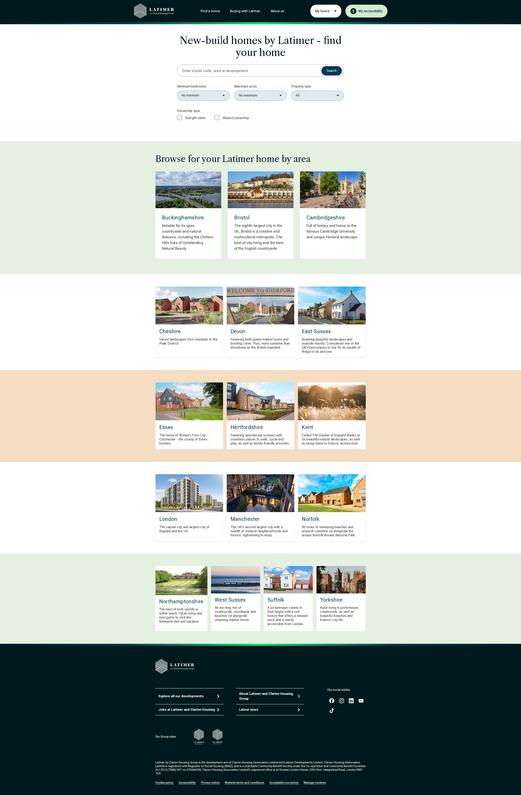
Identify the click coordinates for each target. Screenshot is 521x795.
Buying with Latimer (245, 11)
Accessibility (187, 782)
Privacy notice (210, 782)
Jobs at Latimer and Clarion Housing (187, 710)
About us (277, 11)
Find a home (210, 11)
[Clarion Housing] (199, 736)
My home (322, 11)
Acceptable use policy (284, 782)
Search (332, 71)
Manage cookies (315, 782)
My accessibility (370, 11)
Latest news (248, 710)
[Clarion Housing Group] (217, 736)
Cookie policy (164, 782)
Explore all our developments (181, 696)
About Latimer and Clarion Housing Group (266, 696)
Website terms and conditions (244, 782)
